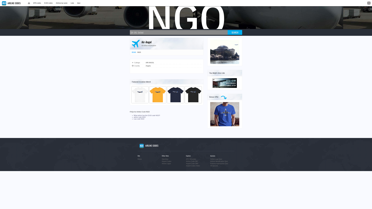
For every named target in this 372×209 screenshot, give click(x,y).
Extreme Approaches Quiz (219, 163)
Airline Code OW (192, 161)
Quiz (78, 3)
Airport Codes (166, 161)
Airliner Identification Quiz (219, 161)
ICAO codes (48, 3)
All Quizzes (214, 166)
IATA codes (37, 3)
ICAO (134, 52)
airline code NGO (140, 117)
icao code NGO (139, 119)
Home (140, 159)
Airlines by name (61, 3)
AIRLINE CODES (14, 3)
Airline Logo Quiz (216, 159)
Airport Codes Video (193, 166)
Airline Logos (166, 163)
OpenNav (165, 159)
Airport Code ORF (192, 163)
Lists (72, 3)
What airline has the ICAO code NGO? (147, 115)
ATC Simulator (191, 159)
